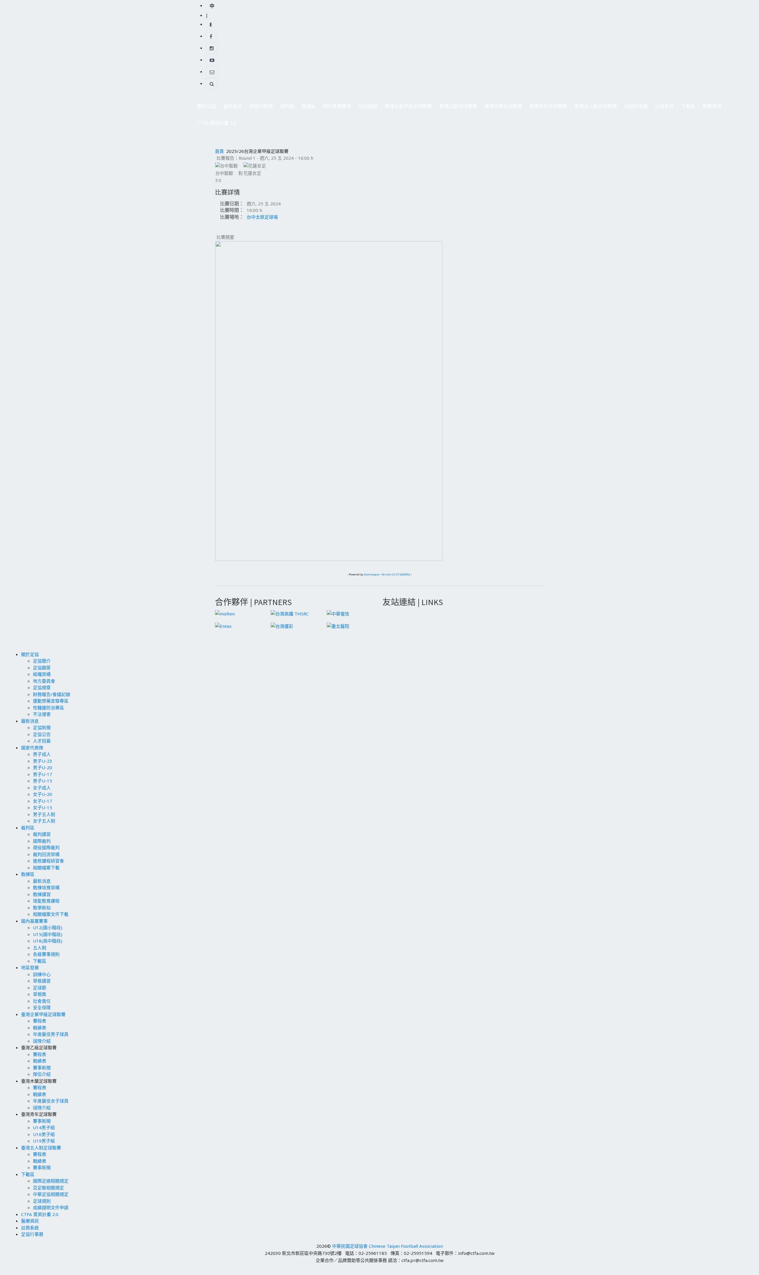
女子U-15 (42, 807)
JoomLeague (372, 574)
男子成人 (42, 754)
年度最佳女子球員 (50, 1101)
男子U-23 (42, 761)
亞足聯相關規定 (48, 1188)
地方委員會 (44, 681)
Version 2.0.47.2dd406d (396, 574)
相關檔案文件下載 (50, 914)
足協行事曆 (636, 106)
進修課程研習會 (48, 861)
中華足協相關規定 (50, 1194)
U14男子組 (44, 1127)
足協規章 (42, 687)
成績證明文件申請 (50, 1207)
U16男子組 (44, 1134)
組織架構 (42, 674)
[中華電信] (338, 613)
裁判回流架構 (46, 854)
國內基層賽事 (335, 108)
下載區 (686, 108)
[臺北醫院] (338, 625)
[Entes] (223, 625)
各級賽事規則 (46, 954)
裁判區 (285, 108)
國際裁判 (42, 841)
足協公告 (42, 734)
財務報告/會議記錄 (51, 694)
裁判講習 (42, 834)
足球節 (39, 988)
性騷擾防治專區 (48, 708)
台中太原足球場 (262, 217)
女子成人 (42, 788)
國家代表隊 (259, 108)
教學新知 (42, 908)
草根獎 (39, 994)
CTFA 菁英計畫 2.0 (216, 123)
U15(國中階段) (47, 934)
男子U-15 (42, 781)
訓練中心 (42, 974)
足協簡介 (42, 661)
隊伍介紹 (42, 1074)
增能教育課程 (46, 901)
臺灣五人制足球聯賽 (594, 108)
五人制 (39, 948)
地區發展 (366, 108)
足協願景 (42, 668)
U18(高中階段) (47, 941)
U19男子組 (44, 1141)
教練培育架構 (46, 887)
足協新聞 (42, 727)
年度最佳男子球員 (50, 1034)
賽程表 (39, 1021)
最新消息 (231, 108)
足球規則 (42, 1201)
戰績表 (39, 1028)
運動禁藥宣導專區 (50, 701)
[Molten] (225, 613)
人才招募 (42, 741)
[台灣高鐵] (290, 613)
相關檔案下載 (46, 868)
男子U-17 (42, 774)
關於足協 (205, 108)
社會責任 (42, 1001)
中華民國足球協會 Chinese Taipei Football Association (387, 1246)
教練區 (307, 108)
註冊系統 (664, 106)
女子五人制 (44, 821)
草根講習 (42, 981)
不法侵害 (42, 714)
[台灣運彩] (282, 625)
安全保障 (42, 1007)
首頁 (219, 151)
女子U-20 (42, 794)
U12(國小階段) (47, 927)
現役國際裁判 (46, 847)
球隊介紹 (42, 1041)
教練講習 (42, 894)
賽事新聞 (42, 1068)
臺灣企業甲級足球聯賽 (406, 108)
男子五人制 (44, 814)
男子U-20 (42, 767)
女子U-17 (42, 801)
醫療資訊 (711, 106)
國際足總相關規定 (50, 1181)
